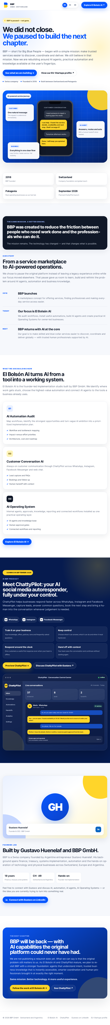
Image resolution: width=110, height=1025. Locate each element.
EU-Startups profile (99, 1018)
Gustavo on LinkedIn (80, 1018)
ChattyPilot (64, 1018)
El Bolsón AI (53, 1018)
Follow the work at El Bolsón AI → (30, 988)
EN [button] (65, 5)
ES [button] (70, 5)
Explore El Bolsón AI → (17, 541)
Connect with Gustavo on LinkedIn (27, 899)
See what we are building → (19, 73)
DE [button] (75, 5)
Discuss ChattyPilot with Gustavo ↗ (55, 665)
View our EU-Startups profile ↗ (57, 73)
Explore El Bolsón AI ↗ (94, 5)
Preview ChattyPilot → (17, 665)
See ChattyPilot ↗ (63, 988)
